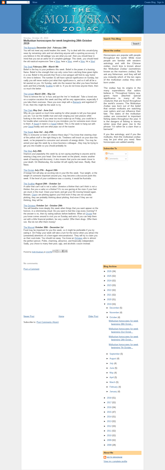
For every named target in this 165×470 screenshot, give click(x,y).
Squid (36, 124)
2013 (109, 421)
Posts (110, 153)
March (113, 382)
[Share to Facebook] (63, 251)
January (114, 391)
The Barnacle (30, 48)
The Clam (28, 110)
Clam (34, 194)
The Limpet (29, 94)
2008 (109, 445)
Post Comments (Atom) (48, 322)
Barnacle (77, 102)
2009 (109, 440)
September (115, 354)
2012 (109, 426)
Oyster (89, 213)
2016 (109, 407)
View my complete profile (115, 461)
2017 (109, 402)
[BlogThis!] (57, 251)
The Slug (28, 151)
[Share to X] (60, 251)
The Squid (28, 132)
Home (61, 316)
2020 (109, 299)
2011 (109, 431)
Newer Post (29, 316)
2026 (109, 271)
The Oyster (29, 170)
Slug (58, 61)
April (112, 377)
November (115, 312)
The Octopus (30, 205)
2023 (109, 285)
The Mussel (29, 227)
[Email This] (54, 251)
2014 (109, 416)
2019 (109, 304)
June (112, 368)
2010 (109, 435)
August (113, 358)
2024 (109, 280)
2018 (109, 398)
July (112, 363)
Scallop (49, 86)
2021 (109, 295)
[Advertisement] (48, 292)
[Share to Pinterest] (66, 251)
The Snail (28, 67)
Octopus (78, 238)
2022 (109, 290)
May (112, 372)
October (114, 317)
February (114, 387)
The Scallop (29, 184)
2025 (109, 276)
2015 (109, 412)
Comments (112, 158)
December (115, 308)
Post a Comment (31, 269)
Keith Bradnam (114, 457)
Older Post (93, 316)
